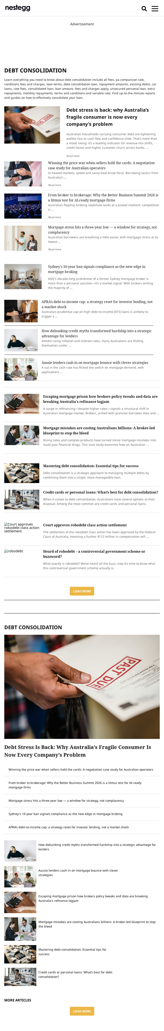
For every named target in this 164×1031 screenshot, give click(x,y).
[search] (144, 8)
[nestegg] (17, 8)
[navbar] (155, 8)
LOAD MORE (82, 591)
